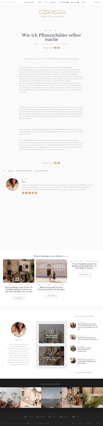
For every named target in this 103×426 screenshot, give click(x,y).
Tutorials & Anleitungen (48, 44)
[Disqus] (51, 223)
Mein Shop (74, 2)
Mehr (83, 2)
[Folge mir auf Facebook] (5, 2)
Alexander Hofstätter (44, 423)
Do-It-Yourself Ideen (63, 44)
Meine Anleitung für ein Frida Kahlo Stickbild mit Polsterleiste (87, 361)
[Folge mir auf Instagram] (2, 2)
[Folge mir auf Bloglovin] (11, 2)
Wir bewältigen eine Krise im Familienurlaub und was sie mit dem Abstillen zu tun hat (19, 289)
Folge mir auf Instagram (50, 384)
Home (73, 423)
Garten (36, 44)
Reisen (66, 256)
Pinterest (54, 416)
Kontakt (98, 423)
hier (30, 107)
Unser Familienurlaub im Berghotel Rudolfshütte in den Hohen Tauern (84, 266)
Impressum (80, 423)
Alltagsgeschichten (15, 294)
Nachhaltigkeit (30, 2)
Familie (40, 2)
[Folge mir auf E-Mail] (14, 2)
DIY (46, 2)
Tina (57, 30)
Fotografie (63, 2)
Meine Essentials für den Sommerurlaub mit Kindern (51, 288)
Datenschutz (89, 423)
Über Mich (53, 2)
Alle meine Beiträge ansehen (83, 372)
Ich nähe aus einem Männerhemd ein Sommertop (84, 349)
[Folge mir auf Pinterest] (8, 2)
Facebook (42, 416)
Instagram (30, 416)
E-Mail (77, 416)
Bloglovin (66, 416)
